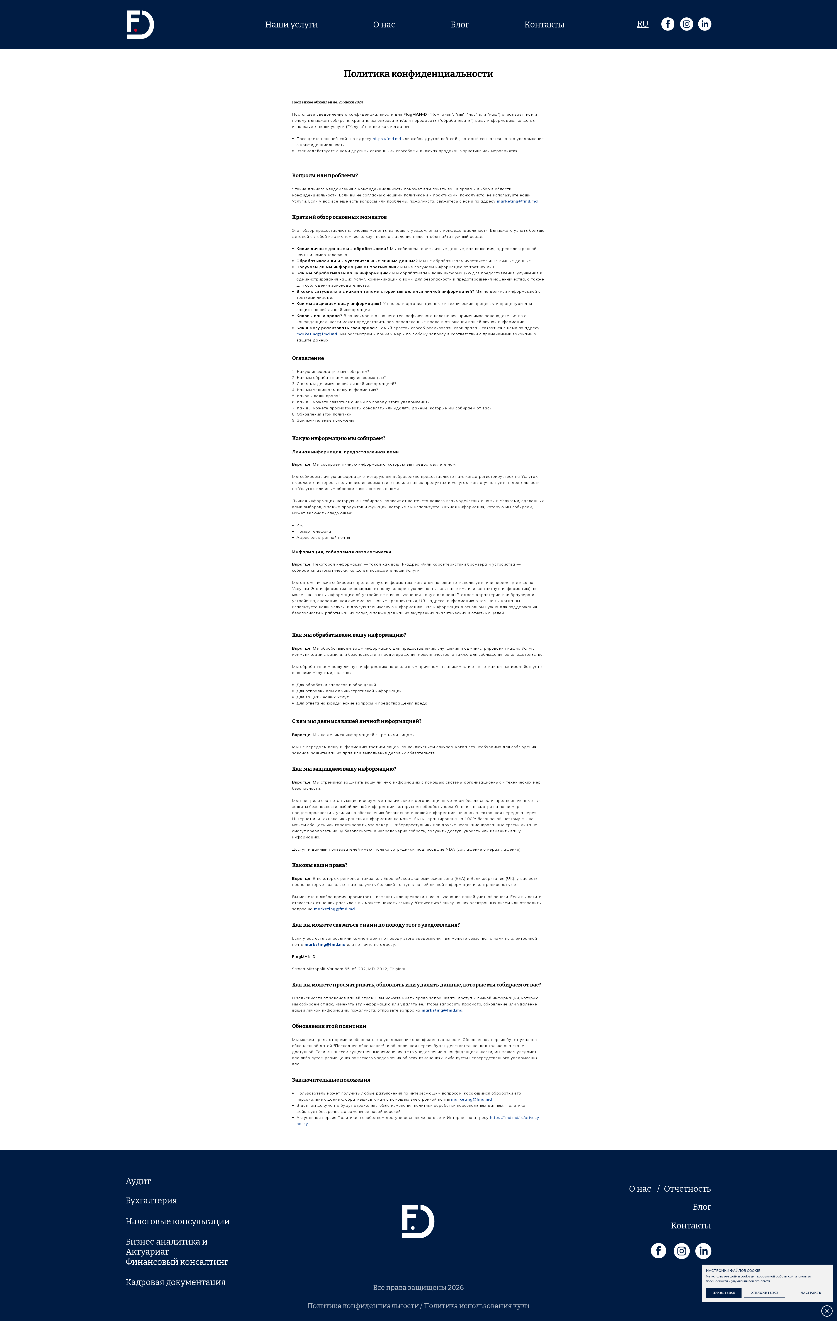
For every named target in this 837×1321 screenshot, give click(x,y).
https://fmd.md (386, 138)
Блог (460, 25)
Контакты (544, 25)
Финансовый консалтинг (177, 1262)
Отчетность (687, 1189)
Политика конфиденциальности (363, 1306)
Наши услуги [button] (291, 25)
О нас (640, 1189)
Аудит (138, 1181)
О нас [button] (384, 25)
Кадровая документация (176, 1282)
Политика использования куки (476, 1306)
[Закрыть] (827, 1311)
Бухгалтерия (151, 1201)
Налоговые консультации (178, 1221)
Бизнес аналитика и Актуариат (167, 1247)
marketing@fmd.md (517, 201)
